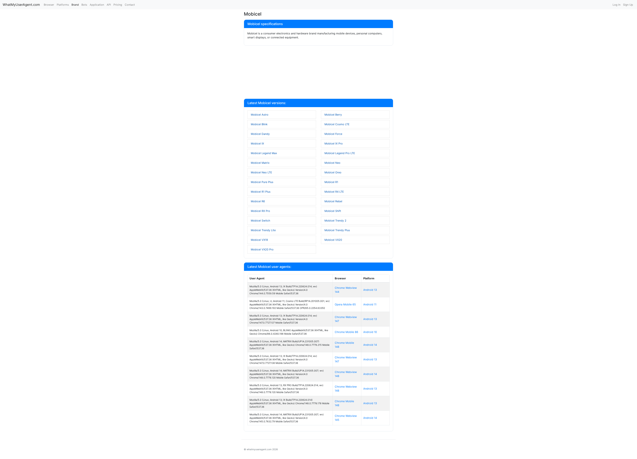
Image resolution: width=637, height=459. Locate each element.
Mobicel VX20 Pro (262, 249)
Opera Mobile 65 (345, 304)
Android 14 (370, 344)
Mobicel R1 (331, 182)
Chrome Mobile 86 (346, 332)
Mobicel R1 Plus (260, 191)
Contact (130, 4)
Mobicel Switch (260, 220)
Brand (75, 4)
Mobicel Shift (332, 211)
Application (97, 4)
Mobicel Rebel (333, 201)
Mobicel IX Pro (333, 143)
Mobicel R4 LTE (334, 191)
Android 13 (370, 289)
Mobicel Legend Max (264, 153)
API (109, 4)
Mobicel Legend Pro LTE (339, 153)
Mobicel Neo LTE (261, 172)
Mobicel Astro (259, 114)
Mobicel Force (333, 134)
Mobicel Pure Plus (262, 182)
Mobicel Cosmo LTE (337, 124)
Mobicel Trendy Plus (337, 230)
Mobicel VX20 (333, 239)
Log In (616, 4)
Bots (84, 4)
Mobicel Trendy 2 (335, 220)
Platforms (63, 4)
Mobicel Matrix (260, 162)
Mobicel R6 (258, 201)
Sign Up (628, 4)
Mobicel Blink (259, 124)
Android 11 (369, 304)
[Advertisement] (318, 72)
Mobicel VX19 (259, 239)
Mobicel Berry (333, 114)
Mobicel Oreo (332, 172)
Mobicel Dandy (260, 134)
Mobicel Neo (332, 162)
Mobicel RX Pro (260, 211)
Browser (49, 4)
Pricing (117, 4)
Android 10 (370, 332)
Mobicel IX (257, 143)
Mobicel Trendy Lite (263, 230)
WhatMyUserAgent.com (21, 5)
